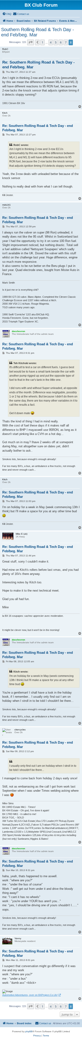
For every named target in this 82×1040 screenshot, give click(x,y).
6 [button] (61, 42)
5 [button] (55, 42)
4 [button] (50, 42)
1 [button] (42, 42)
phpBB (29, 1031)
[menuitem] (6, 14)
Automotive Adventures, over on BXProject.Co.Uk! (30, 995)
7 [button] (66, 42)
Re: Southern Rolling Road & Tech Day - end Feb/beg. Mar (38, 64)
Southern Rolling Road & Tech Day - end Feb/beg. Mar (37, 32)
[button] (30, 42)
